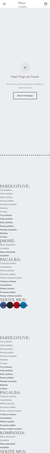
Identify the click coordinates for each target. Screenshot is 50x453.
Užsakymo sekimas (8, 263)
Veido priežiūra (6, 194)
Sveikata (3, 212)
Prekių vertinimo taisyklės (11, 278)
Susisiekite (4, 248)
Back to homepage (25, 95)
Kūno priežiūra (6, 197)
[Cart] (45, 4)
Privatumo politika (7, 274)
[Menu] (4, 4)
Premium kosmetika (8, 204)
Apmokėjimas (6, 267)
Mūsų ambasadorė (7, 245)
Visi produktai (6, 190)
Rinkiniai (4, 208)
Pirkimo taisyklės (7, 270)
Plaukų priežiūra (7, 201)
